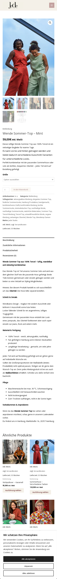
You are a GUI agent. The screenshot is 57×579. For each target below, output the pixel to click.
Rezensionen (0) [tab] (9, 255)
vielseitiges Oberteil (18, 217)
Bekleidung (7, 129)
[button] (50, 22)
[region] (28, 555)
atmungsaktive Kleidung (23, 199)
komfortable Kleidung (28, 205)
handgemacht (44, 202)
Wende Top (30, 217)
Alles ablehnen (28, 573)
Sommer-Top (46, 211)
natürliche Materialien (32, 211)
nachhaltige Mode (38, 208)
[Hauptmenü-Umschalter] (51, 5)
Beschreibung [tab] (8, 240)
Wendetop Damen (43, 217)
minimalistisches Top (23, 208)
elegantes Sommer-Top (42, 199)
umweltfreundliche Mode (35, 214)
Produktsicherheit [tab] (10, 250)
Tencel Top (20, 214)
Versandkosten (20, 224)
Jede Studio (12, 220)
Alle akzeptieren (28, 559)
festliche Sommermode (12, 202)
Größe (5, 174)
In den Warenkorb (21, 189)
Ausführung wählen (13, 490)
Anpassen (28, 566)
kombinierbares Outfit (11, 205)
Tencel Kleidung (9, 214)
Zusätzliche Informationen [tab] (14, 245)
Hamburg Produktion (30, 202)
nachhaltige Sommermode (13, 211)
